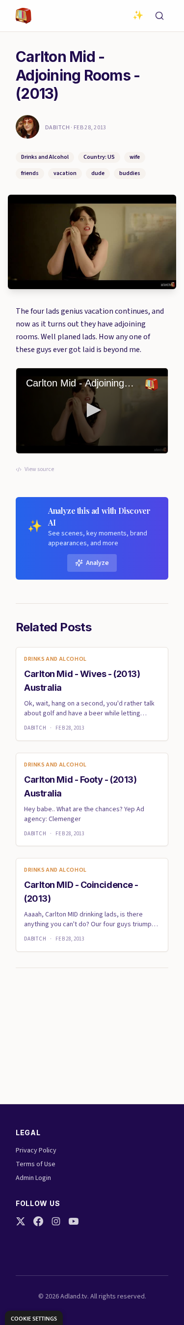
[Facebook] (38, 1221)
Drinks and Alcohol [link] (55, 659)
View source (39, 469)
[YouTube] (74, 1221)
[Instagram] (56, 1221)
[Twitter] (21, 1221)
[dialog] (34, 1318)
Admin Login (33, 1178)
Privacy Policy (36, 1150)
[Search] (159, 16)
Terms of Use (35, 1164)
